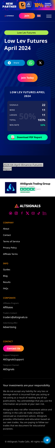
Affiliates (8, 307)
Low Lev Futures (26, 32)
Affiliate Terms (10, 254)
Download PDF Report (29, 137)
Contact (7, 235)
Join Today (27, 77)
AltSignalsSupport (13, 359)
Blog (5, 275)
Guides (6, 269)
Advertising (9, 327)
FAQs (5, 288)
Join (27, 15)
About (6, 228)
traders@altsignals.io (15, 317)
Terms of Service (11, 241)
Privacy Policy (10, 247)
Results (7, 282)
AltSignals (8, 369)
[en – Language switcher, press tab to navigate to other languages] (39, 15)
